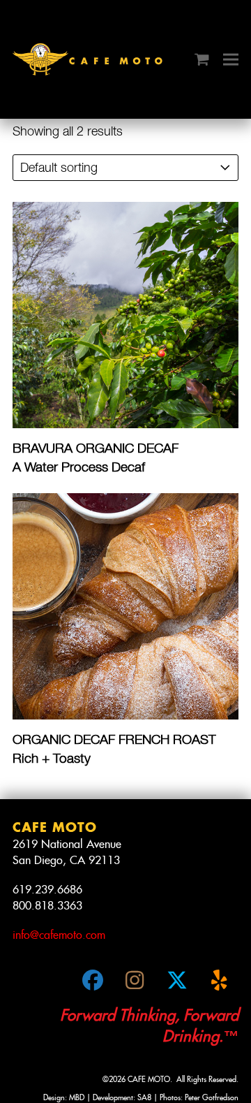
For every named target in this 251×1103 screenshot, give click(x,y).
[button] (202, 60)
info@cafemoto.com (59, 935)
